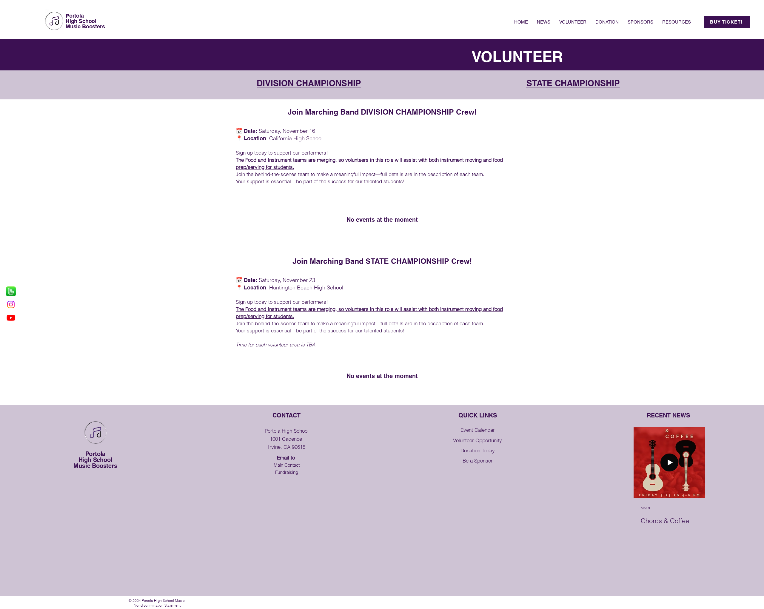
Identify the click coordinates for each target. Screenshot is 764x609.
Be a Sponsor (478, 460)
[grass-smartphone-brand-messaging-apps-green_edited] (11, 291)
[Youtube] (11, 318)
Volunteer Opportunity (477, 440)
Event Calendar (477, 430)
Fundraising (286, 472)
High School (81, 21)
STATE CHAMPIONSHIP (573, 83)
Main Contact (287, 465)
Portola (75, 16)
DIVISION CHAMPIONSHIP (309, 83)
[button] (676, 22)
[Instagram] (11, 304)
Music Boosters (85, 26)
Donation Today (477, 450)
